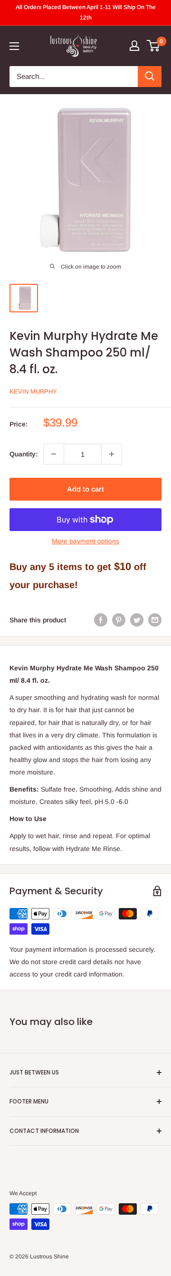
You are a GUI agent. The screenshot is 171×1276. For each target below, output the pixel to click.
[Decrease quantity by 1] (54, 454)
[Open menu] (14, 46)
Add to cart (85, 489)
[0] (154, 45)
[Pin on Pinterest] (118, 620)
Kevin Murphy (33, 391)
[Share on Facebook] (100, 620)
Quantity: (24, 454)
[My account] (134, 45)
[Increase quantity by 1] (112, 454)
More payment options (85, 541)
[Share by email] (155, 620)
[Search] (150, 76)
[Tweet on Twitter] (136, 620)
